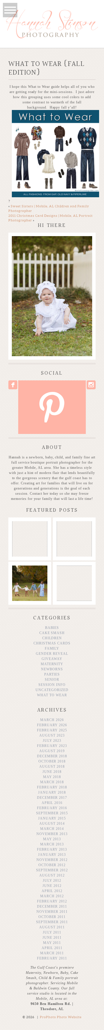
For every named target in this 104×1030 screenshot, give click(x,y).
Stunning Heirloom (29, 529)
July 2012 (52, 881)
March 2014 (52, 829)
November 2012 (51, 860)
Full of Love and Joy (74, 574)
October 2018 (52, 761)
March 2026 (52, 720)
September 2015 (52, 813)
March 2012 (52, 896)
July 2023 (52, 741)
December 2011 (52, 906)
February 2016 (52, 808)
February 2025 (52, 730)
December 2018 (52, 756)
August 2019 (52, 751)
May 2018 (52, 777)
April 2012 (52, 891)
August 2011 (52, 927)
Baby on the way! (74, 529)
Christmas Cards (52, 643)
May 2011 (52, 943)
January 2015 (52, 818)
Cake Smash (52, 633)
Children (52, 638)
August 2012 (52, 875)
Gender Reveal (52, 654)
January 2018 (52, 792)
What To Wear (52, 695)
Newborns (52, 669)
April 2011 (52, 948)
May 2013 (52, 839)
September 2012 (52, 870)
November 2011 (51, 912)
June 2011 (52, 938)
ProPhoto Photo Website (60, 1017)
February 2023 (52, 746)
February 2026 (52, 725)
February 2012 (52, 901)
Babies (52, 628)
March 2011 (52, 953)
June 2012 (52, 886)
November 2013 (51, 834)
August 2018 (52, 767)
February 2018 (52, 787)
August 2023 (52, 735)
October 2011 (52, 917)
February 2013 (52, 849)
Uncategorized (52, 690)
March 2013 (52, 844)
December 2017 (52, 798)
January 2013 (52, 855)
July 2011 (52, 932)
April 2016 (52, 803)
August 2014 (52, 824)
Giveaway (52, 659)
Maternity (52, 664)
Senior (52, 680)
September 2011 (52, 922)
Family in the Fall (29, 574)
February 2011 (52, 958)
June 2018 (52, 772)
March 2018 (52, 782)
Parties (52, 674)
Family (52, 648)
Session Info (52, 685)
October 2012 (52, 865)
